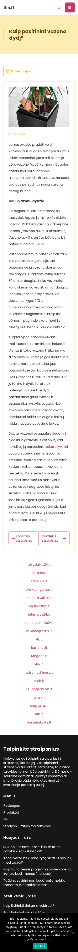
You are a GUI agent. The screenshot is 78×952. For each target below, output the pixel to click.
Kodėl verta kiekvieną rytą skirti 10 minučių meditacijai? (37, 860)
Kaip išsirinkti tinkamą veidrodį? (28, 905)
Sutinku (40, 945)
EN (5, 819)
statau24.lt (39, 581)
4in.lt (39, 664)
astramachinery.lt (39, 672)
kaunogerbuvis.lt (39, 689)
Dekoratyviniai (56, 446)
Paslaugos (11, 805)
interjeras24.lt (39, 614)
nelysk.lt (39, 697)
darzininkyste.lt (39, 722)
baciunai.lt (39, 647)
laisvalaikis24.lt (39, 564)
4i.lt (39, 639)
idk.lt (39, 714)
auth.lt (39, 680)
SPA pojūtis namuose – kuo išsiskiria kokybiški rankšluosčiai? (32, 849)
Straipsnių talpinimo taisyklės (27, 826)
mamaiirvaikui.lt (39, 597)
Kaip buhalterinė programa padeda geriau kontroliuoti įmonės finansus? (37, 871)
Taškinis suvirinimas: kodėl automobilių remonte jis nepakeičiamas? (34, 882)
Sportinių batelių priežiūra (24, 912)
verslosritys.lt (39, 606)
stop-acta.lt (39, 705)
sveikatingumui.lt (39, 589)
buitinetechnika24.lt (39, 622)
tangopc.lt (39, 656)
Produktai (11, 812)
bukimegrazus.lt (39, 631)
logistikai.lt (39, 573)
